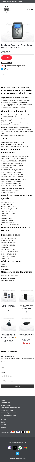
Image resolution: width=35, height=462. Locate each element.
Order (6, 57)
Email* (2, 362)
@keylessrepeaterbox (17, 442)
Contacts (5, 75)
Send (17, 386)
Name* (3, 367)
